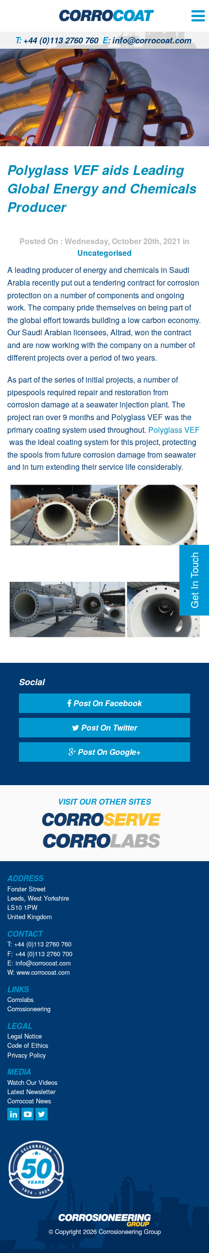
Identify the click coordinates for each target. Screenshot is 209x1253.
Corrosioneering (29, 1008)
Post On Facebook (106, 703)
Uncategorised (104, 252)
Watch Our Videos (32, 1082)
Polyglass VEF (174, 429)
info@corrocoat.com (147, 40)
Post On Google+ (108, 751)
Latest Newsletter (31, 1091)
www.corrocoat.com (43, 972)
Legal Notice (24, 1036)
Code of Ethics (27, 1045)
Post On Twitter (108, 727)
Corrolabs (20, 999)
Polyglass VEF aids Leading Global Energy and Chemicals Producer (101, 188)
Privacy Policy (26, 1055)
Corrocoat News (29, 1100)
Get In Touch (194, 580)
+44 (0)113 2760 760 (56, 40)
